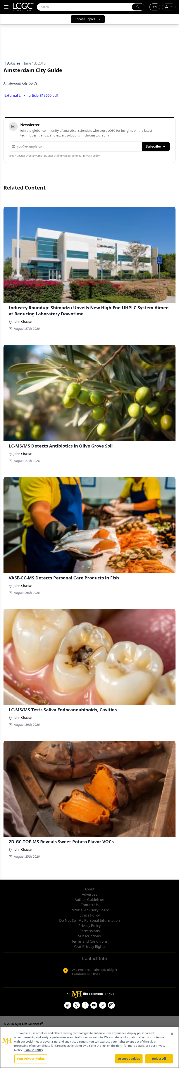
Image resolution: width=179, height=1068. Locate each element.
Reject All (159, 1059)
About (89, 889)
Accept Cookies (129, 1059)
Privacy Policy (89, 925)
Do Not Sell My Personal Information (89, 920)
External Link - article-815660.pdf (31, 95)
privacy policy (91, 156)
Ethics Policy (89, 915)
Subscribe (153, 146)
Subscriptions (89, 936)
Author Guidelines (90, 899)
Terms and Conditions (89, 941)
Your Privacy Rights (89, 946)
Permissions (89, 930)
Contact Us (90, 904)
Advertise (89, 894)
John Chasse (23, 321)
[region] (89, 1047)
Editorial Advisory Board (89, 910)
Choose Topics (84, 19)
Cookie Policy (33, 1050)
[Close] (172, 1033)
